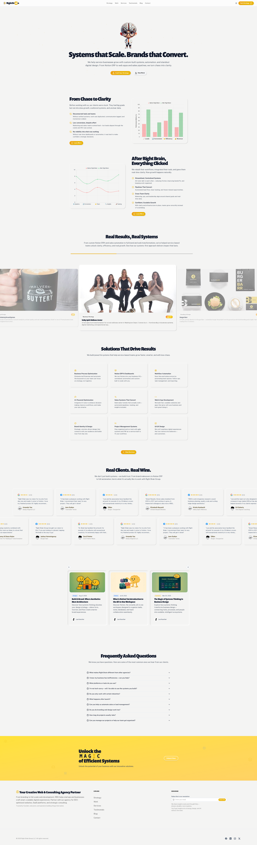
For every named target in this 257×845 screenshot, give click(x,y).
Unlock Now (171, 758)
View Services (130, 452)
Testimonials (133, 3)
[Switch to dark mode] (236, 3)
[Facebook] (226, 838)
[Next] (188, 567)
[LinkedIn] (230, 838)
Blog (141, 3)
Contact (147, 3)
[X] (239, 838)
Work (116, 3)
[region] (128, 599)
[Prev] (69, 567)
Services (123, 3)
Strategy (110, 3)
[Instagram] (235, 838)
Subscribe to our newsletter (180, 796)
